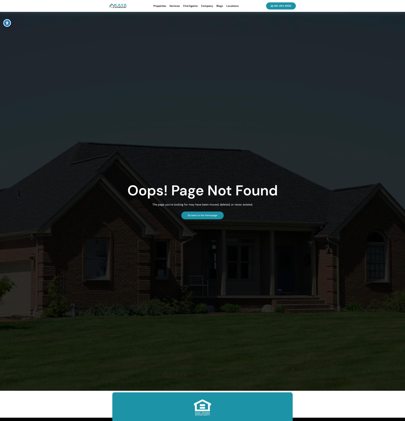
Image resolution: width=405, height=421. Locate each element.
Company (207, 6)
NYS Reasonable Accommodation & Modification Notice (203, 418)
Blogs (219, 6)
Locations (232, 6)
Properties (159, 6)
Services (174, 6)
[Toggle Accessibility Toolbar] (7, 23)
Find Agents (190, 6)
